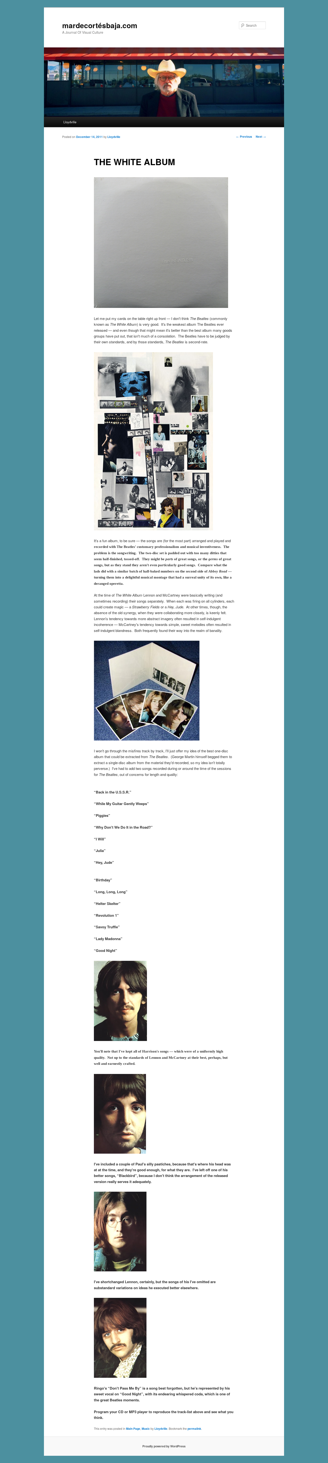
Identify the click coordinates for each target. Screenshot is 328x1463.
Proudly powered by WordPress (164, 1446)
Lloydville (69, 122)
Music (146, 1428)
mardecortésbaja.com (99, 25)
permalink (194, 1428)
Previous (244, 136)
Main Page (133, 1428)
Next (261, 136)
